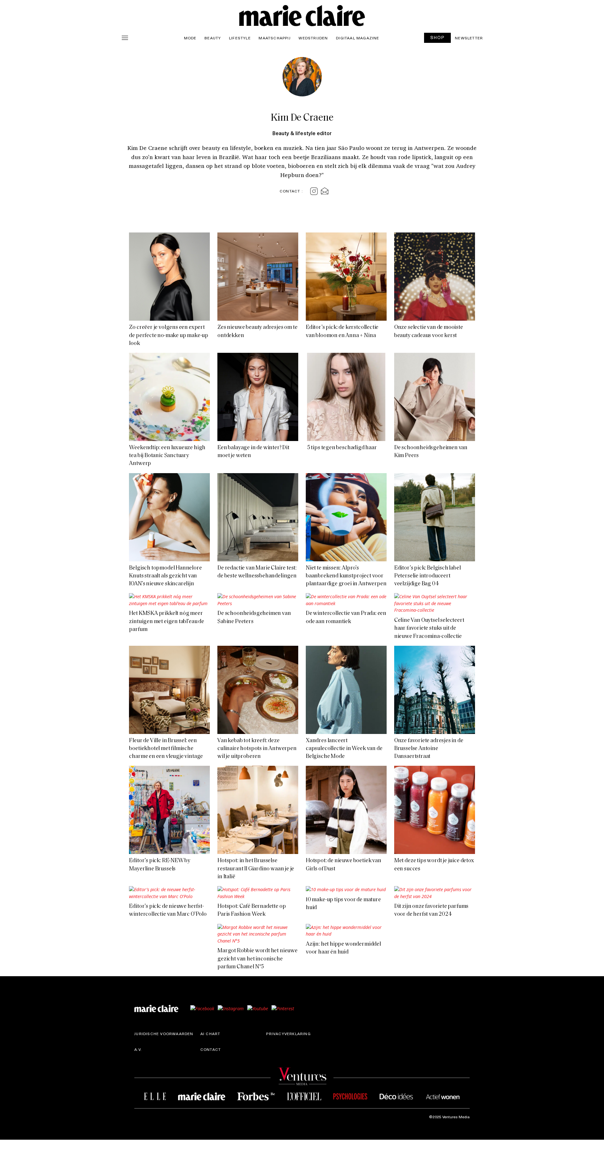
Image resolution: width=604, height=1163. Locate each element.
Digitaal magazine (357, 38)
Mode (190, 38)
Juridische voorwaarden (163, 1033)
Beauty (212, 38)
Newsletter (469, 38)
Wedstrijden (313, 38)
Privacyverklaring (288, 1033)
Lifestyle (240, 38)
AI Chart (210, 1033)
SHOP (437, 37)
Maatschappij (274, 38)
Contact (210, 1049)
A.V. (138, 1049)
